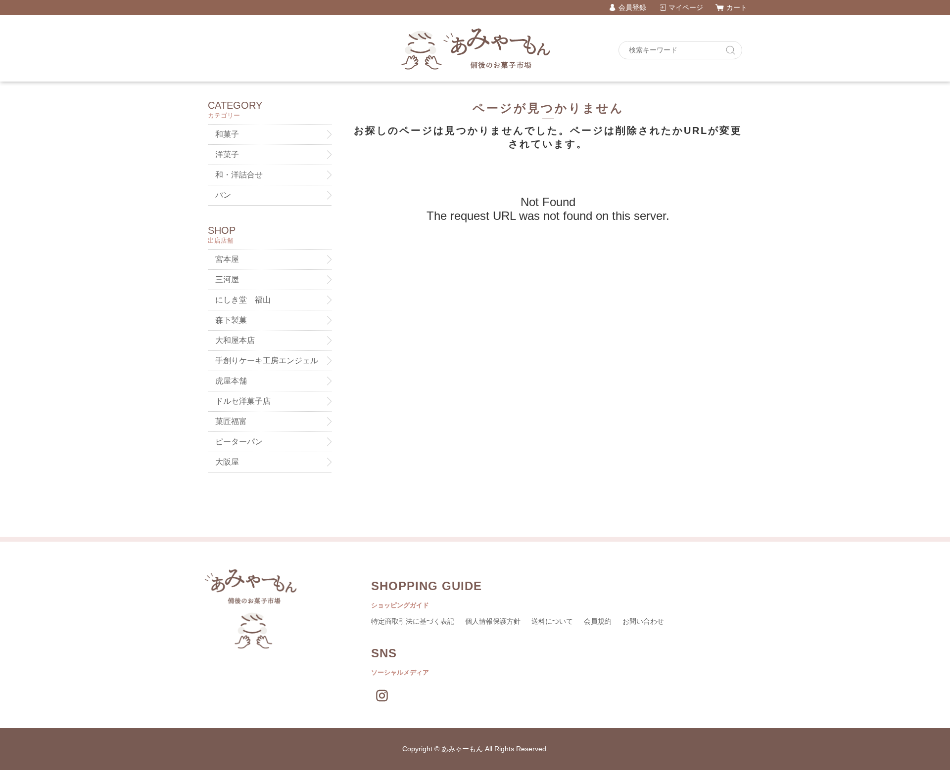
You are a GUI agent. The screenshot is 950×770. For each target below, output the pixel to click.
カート (736, 7)
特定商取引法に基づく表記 (412, 621)
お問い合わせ (643, 621)
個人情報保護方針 (493, 621)
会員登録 (632, 7)
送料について (552, 621)
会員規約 (598, 621)
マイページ (685, 7)
